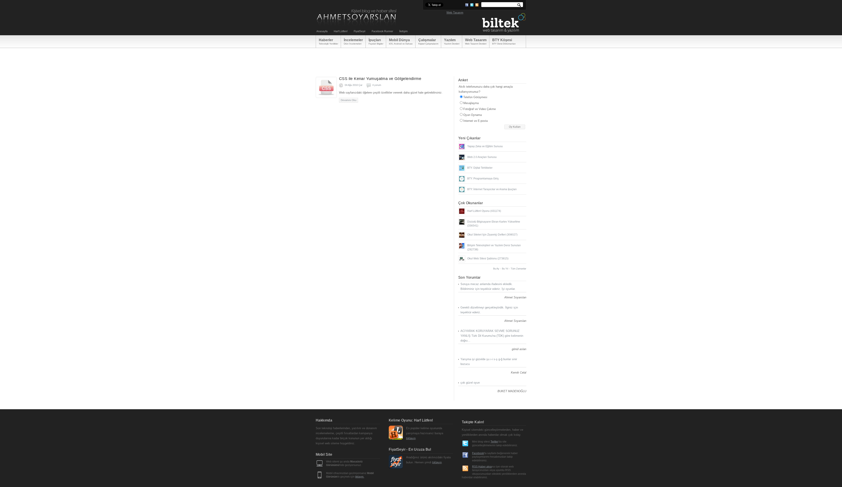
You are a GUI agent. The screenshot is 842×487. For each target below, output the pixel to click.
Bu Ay (496, 268)
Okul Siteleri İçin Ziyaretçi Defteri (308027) (492, 234)
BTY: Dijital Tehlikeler (479, 167)
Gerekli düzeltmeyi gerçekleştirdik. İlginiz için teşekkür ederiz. (489, 310)
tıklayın (411, 438)
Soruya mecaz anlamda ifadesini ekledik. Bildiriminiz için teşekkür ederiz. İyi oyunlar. (488, 286)
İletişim (403, 31)
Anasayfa (322, 31)
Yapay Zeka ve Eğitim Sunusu (485, 146)
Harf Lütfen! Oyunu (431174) (484, 211)
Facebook (467, 5)
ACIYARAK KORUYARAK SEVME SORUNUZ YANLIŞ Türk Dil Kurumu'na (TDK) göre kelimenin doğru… (491, 335)
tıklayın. (359, 476)
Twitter (472, 5)
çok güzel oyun (470, 382)
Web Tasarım (454, 12)
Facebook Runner (382, 31)
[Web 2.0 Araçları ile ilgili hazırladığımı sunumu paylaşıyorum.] (461, 157)
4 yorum (376, 85)
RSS (477, 5)
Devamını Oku (348, 100)
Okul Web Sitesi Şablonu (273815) (487, 258)
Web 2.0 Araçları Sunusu (482, 157)
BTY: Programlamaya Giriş (483, 178)
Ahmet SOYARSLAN (357, 18)
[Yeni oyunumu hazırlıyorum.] (461, 211)
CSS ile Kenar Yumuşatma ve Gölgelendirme (380, 78)
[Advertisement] (420, 59)
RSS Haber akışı (482, 466)
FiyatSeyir (360, 31)
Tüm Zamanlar (518, 268)
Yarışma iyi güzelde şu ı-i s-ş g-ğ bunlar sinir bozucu (488, 362)
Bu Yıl (505, 268)
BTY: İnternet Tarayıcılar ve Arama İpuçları (492, 189)
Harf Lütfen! (341, 31)
